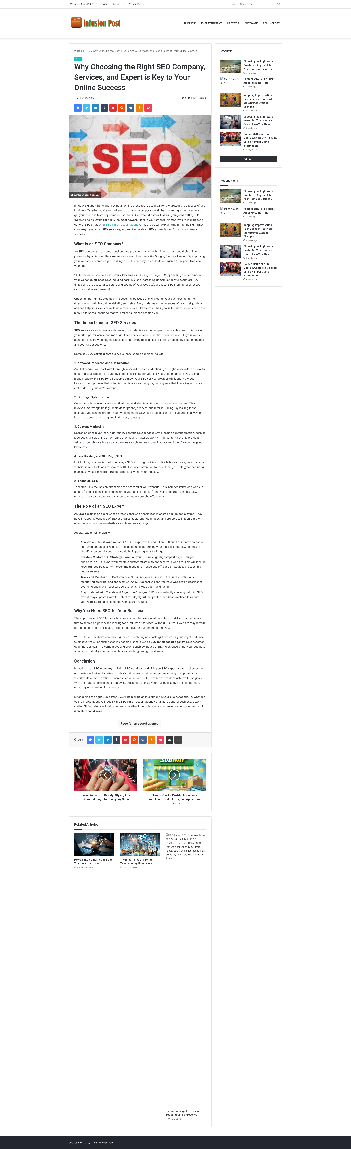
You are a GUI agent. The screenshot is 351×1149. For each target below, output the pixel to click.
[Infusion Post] (96, 23)
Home (104, 4)
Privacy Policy (136, 4)
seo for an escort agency (140, 723)
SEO (88, 50)
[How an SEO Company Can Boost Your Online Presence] (94, 844)
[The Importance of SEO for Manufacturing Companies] (140, 844)
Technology (271, 23)
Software (251, 23)
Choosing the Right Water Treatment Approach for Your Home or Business (258, 65)
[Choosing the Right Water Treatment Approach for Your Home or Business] (230, 66)
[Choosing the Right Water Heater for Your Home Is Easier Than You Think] (230, 122)
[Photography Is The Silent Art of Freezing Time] (230, 84)
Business (190, 23)
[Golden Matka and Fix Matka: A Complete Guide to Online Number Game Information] (230, 139)
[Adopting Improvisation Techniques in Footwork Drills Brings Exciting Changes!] (230, 100)
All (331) (248, 158)
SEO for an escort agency (123, 224)
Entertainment (211, 23)
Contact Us (118, 4)
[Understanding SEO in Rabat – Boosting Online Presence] (186, 970)
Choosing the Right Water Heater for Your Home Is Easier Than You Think (258, 120)
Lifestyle (233, 23)
